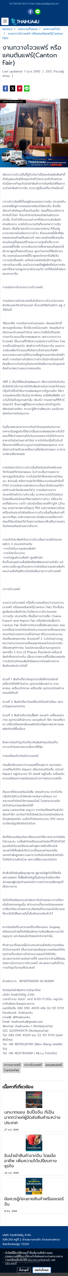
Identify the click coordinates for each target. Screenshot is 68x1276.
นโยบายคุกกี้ (11, 1263)
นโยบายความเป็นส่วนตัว (38, 1259)
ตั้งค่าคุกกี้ (24, 1269)
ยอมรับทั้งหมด (42, 1269)
